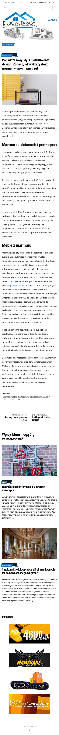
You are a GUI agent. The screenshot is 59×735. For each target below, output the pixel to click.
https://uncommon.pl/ (17, 285)
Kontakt (52, 2)
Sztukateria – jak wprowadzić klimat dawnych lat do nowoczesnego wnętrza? (28, 571)
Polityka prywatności (28, 2)
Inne (4, 482)
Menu (53, 19)
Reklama (42, 2)
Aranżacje (6, 55)
